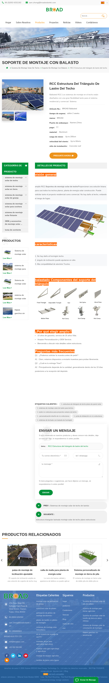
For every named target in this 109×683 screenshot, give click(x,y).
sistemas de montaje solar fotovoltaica (46, 628)
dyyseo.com (57, 671)
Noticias (66, 22)
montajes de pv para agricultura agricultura (44, 642)
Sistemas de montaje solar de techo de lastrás (69, 506)
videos (78, 22)
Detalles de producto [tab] (51, 165)
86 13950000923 (15, 631)
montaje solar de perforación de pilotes (47, 602)
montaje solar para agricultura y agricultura (47, 650)
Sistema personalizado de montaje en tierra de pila (87, 572)
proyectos (53, 22)
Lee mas (7, 258)
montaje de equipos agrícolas (47, 656)
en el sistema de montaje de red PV (47, 635)
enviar (45, 492)
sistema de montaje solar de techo (14, 178)
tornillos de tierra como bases (47, 660)
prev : (46, 506)
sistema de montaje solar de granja (14, 196)
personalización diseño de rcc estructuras (54, 416)
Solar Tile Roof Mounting (49, 677)
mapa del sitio (68, 624)
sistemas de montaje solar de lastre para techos (56, 408)
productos (40, 22)
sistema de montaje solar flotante (14, 213)
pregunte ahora (62, 156)
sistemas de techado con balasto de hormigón (55, 420)
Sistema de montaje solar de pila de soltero (20, 253)
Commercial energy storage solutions (54, 680)
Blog (64, 619)
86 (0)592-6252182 (13, 2)
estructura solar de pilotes (46, 608)
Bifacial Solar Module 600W (28, 677)
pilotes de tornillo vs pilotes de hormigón (46, 621)
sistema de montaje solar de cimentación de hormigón (20, 297)
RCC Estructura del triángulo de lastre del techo (68, 446)
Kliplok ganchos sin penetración (20, 312)
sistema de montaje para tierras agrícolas (20, 267)
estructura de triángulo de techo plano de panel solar (82, 404)
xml (64, 628)
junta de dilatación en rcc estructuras (89, 416)
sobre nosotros (23, 22)
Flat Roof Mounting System (71, 677)
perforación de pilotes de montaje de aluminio (45, 614)
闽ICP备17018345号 (96, 668)
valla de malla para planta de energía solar (54, 572)
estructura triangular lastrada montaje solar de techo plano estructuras (65, 520)
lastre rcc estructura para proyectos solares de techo (58, 412)
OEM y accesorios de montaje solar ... (13, 222)
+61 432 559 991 (15, 647)
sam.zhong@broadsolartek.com (42, 2)
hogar (8, 22)
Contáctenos (92, 22)
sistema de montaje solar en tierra (14, 187)
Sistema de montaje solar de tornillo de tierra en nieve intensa (21, 282)
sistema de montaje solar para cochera (14, 205)
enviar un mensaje (88, 680)
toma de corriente (13, 230)
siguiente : (49, 514)
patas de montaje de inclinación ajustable (22, 572)
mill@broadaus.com (16, 642)
